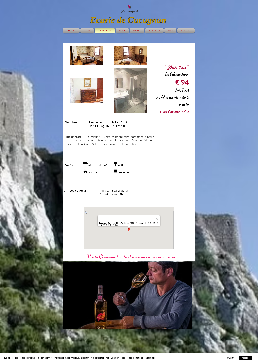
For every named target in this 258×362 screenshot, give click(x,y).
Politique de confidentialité (144, 357)
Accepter (245, 357)
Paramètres (231, 357)
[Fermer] (254, 358)
